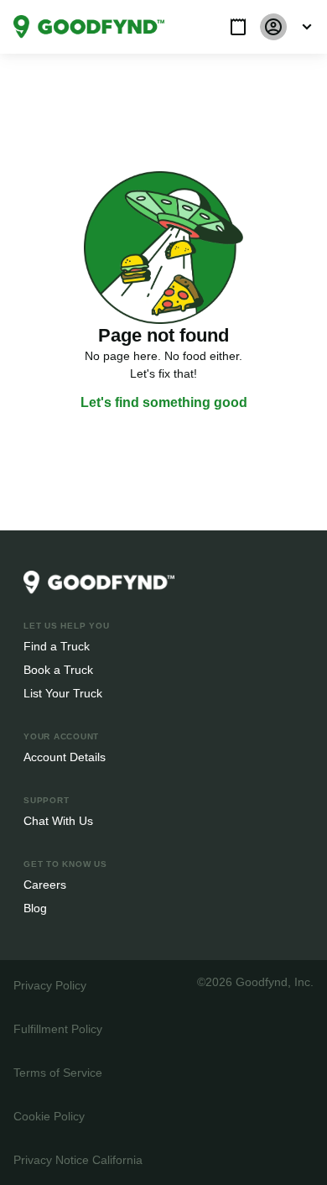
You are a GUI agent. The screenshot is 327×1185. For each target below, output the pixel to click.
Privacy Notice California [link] (77, 1159)
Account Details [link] (64, 757)
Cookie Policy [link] (48, 1116)
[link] (88, 27)
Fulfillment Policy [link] (57, 1028)
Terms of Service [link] (56, 1072)
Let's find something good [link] (163, 403)
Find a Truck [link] (55, 646)
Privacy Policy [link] (48, 985)
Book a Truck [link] (57, 669)
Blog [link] (35, 908)
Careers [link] (44, 884)
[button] (238, 27)
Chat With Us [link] (58, 820)
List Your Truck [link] (61, 693)
